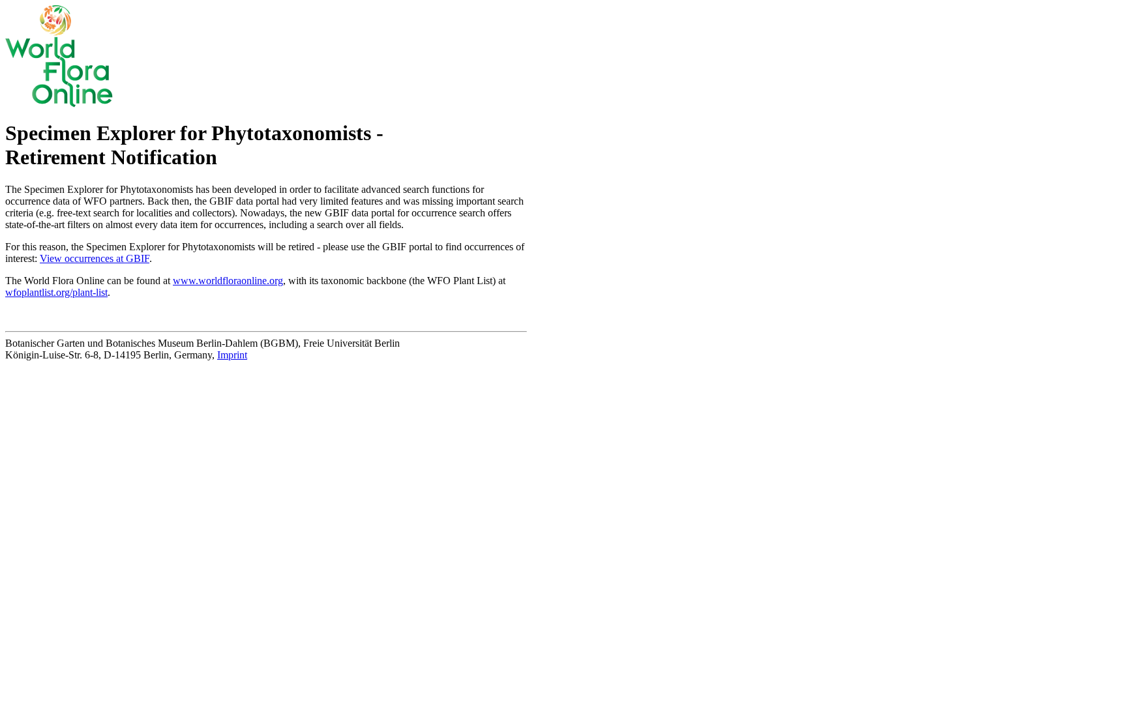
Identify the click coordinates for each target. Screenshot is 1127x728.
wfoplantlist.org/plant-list (56, 292)
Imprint (232, 354)
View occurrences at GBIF (94, 258)
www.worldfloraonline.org (228, 280)
